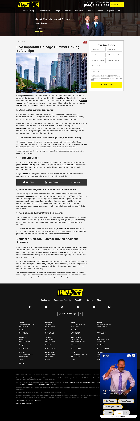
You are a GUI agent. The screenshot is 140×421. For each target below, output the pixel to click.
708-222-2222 (41, 261)
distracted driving (28, 165)
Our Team (79, 11)
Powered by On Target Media (24, 403)
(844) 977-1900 (96, 4)
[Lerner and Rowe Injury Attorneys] (29, 4)
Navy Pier (59, 98)
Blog (99, 300)
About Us (79, 300)
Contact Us (45, 300)
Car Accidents (44, 11)
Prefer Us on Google (85, 42)
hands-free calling (69, 165)
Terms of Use (20, 400)
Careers (90, 300)
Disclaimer (38, 400)
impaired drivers (62, 234)
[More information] (81, 314)
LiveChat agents (74, 261)
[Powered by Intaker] (123, 416)
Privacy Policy (29, 400)
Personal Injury (28, 11)
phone (25, 174)
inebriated (65, 229)
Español (110, 11)
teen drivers (51, 142)
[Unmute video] (103, 355)
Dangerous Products (63, 11)
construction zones (23, 128)
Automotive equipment (25, 196)
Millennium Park (72, 98)
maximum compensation (58, 252)
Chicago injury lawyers (28, 105)
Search (118, 10)
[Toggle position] (129, 355)
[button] (28, 182)
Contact (100, 11)
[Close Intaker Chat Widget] (133, 355)
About (90, 11)
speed (46, 119)
